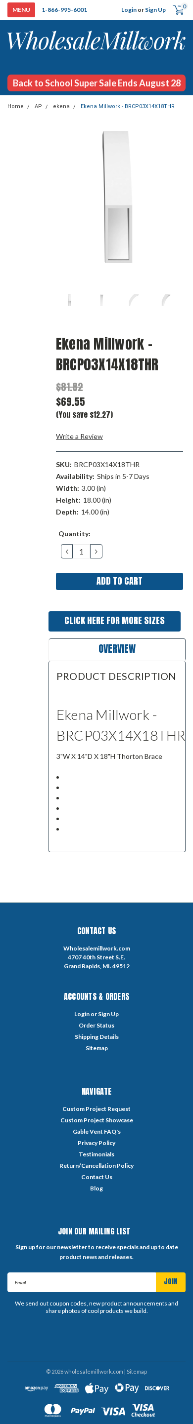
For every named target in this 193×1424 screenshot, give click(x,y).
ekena (61, 106)
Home (15, 106)
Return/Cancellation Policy (96, 1165)
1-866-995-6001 (64, 9)
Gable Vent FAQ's (97, 1131)
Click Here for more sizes (114, 620)
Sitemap (97, 1048)
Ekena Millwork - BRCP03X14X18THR (128, 106)
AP (38, 106)
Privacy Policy (96, 1143)
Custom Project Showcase (96, 1120)
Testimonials (96, 1154)
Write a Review (79, 436)
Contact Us (96, 1177)
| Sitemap (135, 1371)
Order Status (96, 1025)
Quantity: (74, 533)
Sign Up (155, 9)
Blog (96, 1188)
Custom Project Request (96, 1108)
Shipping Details (97, 1036)
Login (129, 9)
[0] (174, 10)
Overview (117, 648)
